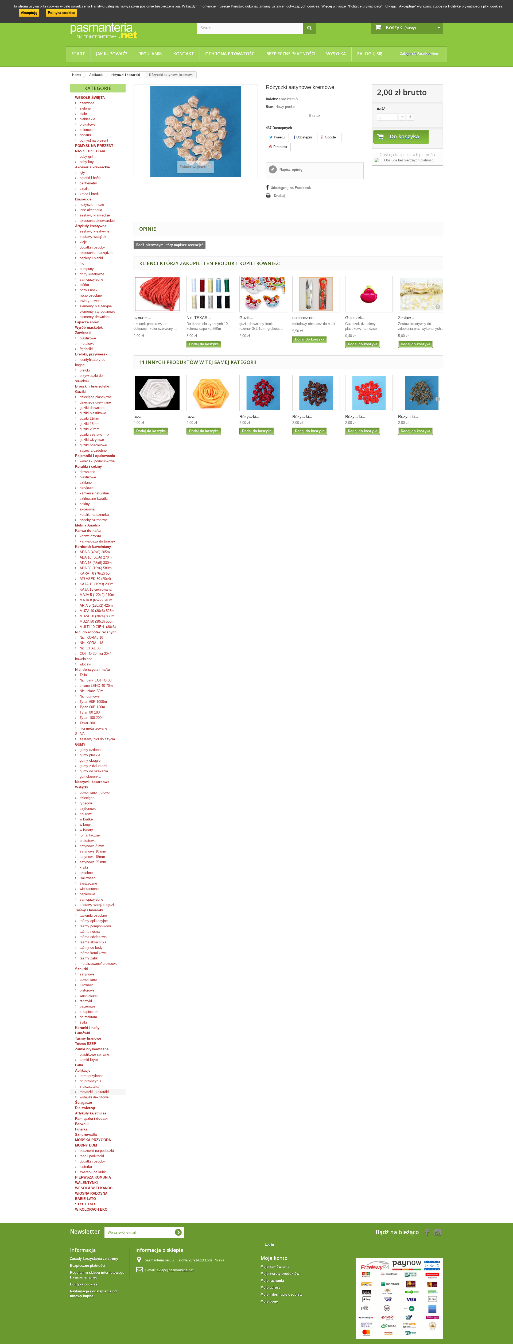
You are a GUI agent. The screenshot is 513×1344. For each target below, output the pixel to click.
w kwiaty (86, 830)
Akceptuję (29, 13)
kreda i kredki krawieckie (87, 196)
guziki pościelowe (93, 445)
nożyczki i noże (91, 205)
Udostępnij (304, 137)
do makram (88, 1017)
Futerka (81, 1129)
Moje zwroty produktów (280, 1274)
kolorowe (86, 130)
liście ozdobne (90, 295)
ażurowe (85, 814)
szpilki (84, 189)
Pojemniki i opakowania (95, 456)
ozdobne (86, 873)
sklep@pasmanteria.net (175, 1270)
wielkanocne (89, 889)
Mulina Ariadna (87, 525)
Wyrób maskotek (89, 328)
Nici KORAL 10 (91, 638)
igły (82, 173)
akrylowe (86, 488)
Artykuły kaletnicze (90, 1113)
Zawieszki (83, 333)
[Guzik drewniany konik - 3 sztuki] (263, 294)
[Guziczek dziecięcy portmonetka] (369, 294)
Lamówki (82, 1033)
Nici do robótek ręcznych (95, 632)
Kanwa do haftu (88, 531)
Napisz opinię (290, 170)
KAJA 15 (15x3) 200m (96, 584)
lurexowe (86, 985)
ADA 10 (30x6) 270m (95, 557)
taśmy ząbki (89, 958)
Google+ (331, 137)
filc (81, 263)
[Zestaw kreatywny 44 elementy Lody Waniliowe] (422, 294)
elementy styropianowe (97, 311)
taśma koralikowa (93, 953)
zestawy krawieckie (94, 215)
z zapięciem (88, 1012)
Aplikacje (82, 1070)
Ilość (381, 109)
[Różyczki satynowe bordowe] (263, 393)
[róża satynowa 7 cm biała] (157, 393)
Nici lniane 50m (91, 691)
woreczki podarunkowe (97, 461)
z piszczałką (89, 1087)
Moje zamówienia (275, 1267)
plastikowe (87, 338)
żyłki (83, 1022)
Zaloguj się (369, 54)
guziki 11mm (89, 418)
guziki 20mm (89, 429)
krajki (83, 867)
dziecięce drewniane (95, 402)
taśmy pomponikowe (95, 926)
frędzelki (86, 349)
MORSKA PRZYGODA (93, 1140)
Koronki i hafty (87, 1028)
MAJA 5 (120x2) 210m (96, 595)
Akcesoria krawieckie (92, 167)
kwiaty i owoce (90, 301)
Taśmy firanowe (88, 1038)
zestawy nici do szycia (97, 739)
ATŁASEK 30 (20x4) (95, 579)
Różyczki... (249, 416)
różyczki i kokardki (94, 1092)
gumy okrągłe (89, 760)
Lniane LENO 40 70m (96, 686)
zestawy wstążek (92, 237)
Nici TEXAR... (198, 317)
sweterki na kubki (93, 1172)
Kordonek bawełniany (93, 547)
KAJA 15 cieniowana (95, 589)
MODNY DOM (86, 1145)
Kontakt (183, 54)
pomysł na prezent (93, 140)
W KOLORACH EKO (91, 1209)
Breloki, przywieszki (91, 354)
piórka (84, 285)
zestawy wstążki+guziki (97, 905)
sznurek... (142, 317)
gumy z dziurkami (93, 766)
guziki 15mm (89, 424)
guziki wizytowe (91, 440)
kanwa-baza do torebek (97, 541)
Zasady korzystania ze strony (94, 1259)
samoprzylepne (91, 279)
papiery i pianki (91, 258)
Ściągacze (83, 1103)
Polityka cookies (61, 13)
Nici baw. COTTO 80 (95, 680)
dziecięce (86, 798)
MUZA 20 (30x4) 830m (96, 616)
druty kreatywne (91, 274)
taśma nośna (89, 931)
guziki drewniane (92, 408)
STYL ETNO (85, 1204)
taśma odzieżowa (93, 937)
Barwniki (82, 1124)
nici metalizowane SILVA (91, 731)
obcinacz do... (304, 317)
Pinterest (279, 147)
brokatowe (87, 124)
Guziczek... (355, 317)
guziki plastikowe (92, 413)
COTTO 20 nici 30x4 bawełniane (93, 656)
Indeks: (272, 99)
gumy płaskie (89, 755)
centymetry (88, 183)
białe (83, 114)
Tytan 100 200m (91, 718)
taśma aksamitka (92, 942)
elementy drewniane (94, 317)
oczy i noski (88, 290)
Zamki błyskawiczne (91, 1049)
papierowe (87, 894)
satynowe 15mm (92, 857)
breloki (84, 370)
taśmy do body (91, 948)
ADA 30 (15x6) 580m (95, 568)
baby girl (86, 156)
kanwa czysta (90, 536)
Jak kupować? (111, 54)
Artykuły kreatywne (90, 226)
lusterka (85, 1167)
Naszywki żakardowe (92, 782)
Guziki (80, 392)
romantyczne (89, 835)
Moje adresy (271, 1287)
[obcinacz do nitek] (316, 294)
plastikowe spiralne (94, 1054)
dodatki (85, 135)
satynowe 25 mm (92, 862)
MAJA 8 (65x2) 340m (95, 600)
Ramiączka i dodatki (91, 1119)
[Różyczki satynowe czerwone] (369, 393)
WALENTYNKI (86, 1183)
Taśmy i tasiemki (89, 910)
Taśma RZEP (85, 1044)
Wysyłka (336, 54)
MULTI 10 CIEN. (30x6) (97, 627)
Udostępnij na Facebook (291, 188)
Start (78, 54)
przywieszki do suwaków (89, 378)
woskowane (88, 996)
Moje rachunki (272, 1281)
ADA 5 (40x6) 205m (94, 552)
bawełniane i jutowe (94, 793)
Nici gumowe (89, 696)
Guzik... (246, 317)
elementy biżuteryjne (95, 306)
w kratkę (86, 819)
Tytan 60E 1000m (93, 702)
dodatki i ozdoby (92, 247)
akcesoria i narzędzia (95, 253)
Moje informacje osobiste (281, 1294)
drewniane (87, 472)
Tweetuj (279, 137)
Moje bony (269, 1301)
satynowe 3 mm (91, 846)
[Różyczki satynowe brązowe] (316, 393)
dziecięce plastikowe (95, 397)
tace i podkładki (91, 1156)
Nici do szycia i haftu (92, 670)
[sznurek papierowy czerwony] (157, 294)
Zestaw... (406, 317)
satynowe (86, 974)
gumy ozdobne (90, 750)
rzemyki (85, 1001)
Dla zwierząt (85, 1108)
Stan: (270, 107)
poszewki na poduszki (96, 1151)
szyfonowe (87, 809)
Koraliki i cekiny (88, 466)
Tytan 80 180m (91, 712)
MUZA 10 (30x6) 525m (96, 611)
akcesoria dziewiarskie (97, 221)
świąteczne (88, 883)
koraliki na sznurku (94, 515)
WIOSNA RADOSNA (91, 1193)
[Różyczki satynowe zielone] (422, 393)
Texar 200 (87, 723)
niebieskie (87, 119)
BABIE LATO (85, 1199)
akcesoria (87, 509)
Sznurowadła (86, 1135)
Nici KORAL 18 (91, 643)
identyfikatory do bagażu (90, 362)
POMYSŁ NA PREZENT (94, 146)
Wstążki (81, 787)
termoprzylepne (91, 1076)
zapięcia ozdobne (93, 450)
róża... (139, 416)
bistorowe (86, 990)
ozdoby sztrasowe (93, 520)
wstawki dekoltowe (93, 1097)
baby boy (86, 162)
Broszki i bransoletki (92, 386)
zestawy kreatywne (94, 231)
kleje (83, 242)
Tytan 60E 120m (92, 707)
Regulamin (150, 54)
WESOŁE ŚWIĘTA (90, 98)
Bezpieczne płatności (290, 54)
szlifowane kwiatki (93, 499)
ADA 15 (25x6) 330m (95, 563)
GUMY (80, 744)
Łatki (79, 1065)
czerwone (86, 103)
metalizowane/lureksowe (98, 964)
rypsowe (85, 803)
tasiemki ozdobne (93, 915)
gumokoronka (89, 776)
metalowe (86, 344)
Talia (83, 675)
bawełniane (88, 980)
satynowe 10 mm (92, 851)
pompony (86, 269)
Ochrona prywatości (230, 54)
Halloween (87, 878)
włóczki (85, 664)
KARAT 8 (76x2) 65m (95, 573)
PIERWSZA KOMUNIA (93, 1177)
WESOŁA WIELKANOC (93, 1188)
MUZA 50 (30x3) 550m (96, 621)
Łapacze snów (87, 322)
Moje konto (274, 1258)
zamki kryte (88, 1060)
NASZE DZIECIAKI (90, 151)
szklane (85, 483)
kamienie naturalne (94, 493)
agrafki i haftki (90, 178)
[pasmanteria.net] (129, 30)
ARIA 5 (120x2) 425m (96, 605)
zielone (85, 108)
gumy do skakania (93, 771)
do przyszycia (90, 1081)
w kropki (85, 825)
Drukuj (279, 196)
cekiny (84, 504)
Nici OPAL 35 (89, 648)
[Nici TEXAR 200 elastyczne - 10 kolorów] (210, 294)
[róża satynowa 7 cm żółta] (210, 393)
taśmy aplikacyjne (93, 921)
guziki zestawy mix (94, 434)
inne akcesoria (90, 210)
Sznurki (81, 969)
